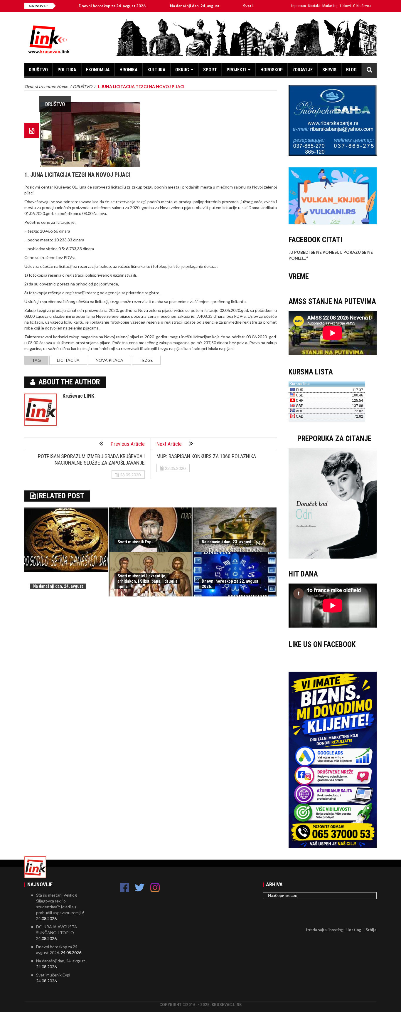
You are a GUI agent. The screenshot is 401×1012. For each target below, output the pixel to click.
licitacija (68, 360)
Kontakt (314, 6)
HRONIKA (128, 70)
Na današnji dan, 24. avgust (164, 6)
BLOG (351, 70)
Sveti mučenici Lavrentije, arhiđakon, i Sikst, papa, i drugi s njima (147, 581)
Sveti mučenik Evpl (230, 6)
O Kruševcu (362, 6)
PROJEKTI (236, 70)
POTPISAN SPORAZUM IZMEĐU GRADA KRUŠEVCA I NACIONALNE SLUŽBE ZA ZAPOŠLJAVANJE (91, 459)
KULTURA (156, 70)
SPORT (210, 70)
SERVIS (329, 70)
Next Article (169, 444)
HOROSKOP (271, 70)
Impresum (298, 6)
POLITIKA (67, 70)
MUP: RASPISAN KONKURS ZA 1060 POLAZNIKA (206, 456)
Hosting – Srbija (361, 929)
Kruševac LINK (78, 396)
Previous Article (128, 444)
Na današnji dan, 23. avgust (227, 541)
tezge (146, 360)
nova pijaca (109, 360)
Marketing (330, 6)
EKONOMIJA (98, 70)
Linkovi (345, 6)
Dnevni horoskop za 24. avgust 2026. (82, 6)
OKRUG (182, 70)
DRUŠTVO (38, 70)
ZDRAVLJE (302, 70)
